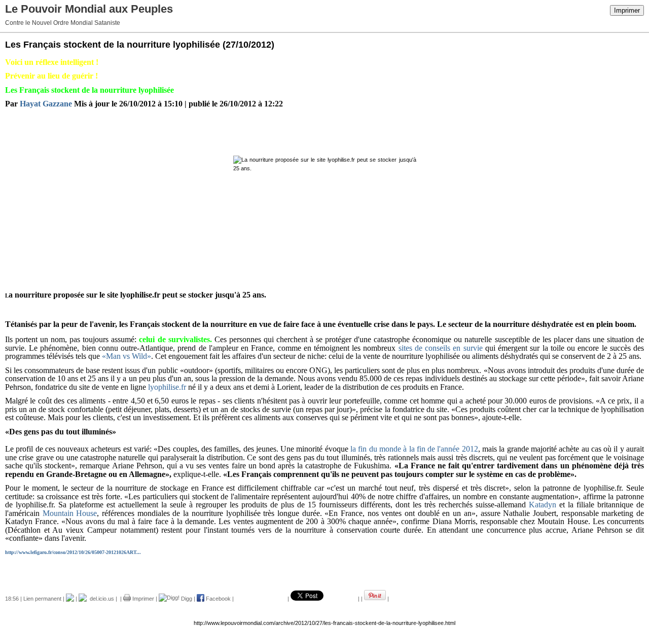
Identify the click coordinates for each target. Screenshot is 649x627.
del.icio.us (100, 599)
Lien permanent (42, 599)
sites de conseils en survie (441, 348)
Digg (185, 599)
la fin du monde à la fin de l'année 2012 (414, 449)
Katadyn (542, 504)
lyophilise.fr (167, 387)
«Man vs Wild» (126, 356)
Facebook (217, 599)
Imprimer (627, 10)
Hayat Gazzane (46, 103)
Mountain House (70, 513)
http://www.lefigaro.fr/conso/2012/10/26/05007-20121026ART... (73, 552)
